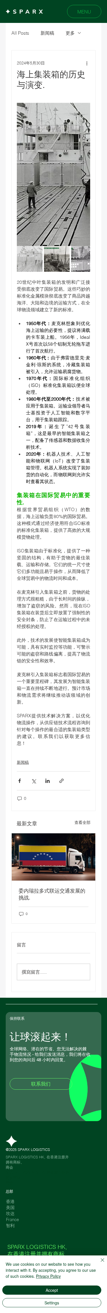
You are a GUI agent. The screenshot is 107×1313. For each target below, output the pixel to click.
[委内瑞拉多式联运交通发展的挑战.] (53, 857)
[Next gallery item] (83, 174)
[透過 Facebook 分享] (19, 781)
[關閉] (99, 1263)
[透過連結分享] (61, 781)
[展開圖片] (53, 174)
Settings (52, 1303)
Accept (52, 1290)
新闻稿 (47, 33)
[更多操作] (86, 63)
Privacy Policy (48, 1276)
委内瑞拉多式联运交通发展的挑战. (52, 894)
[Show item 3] (84, 259)
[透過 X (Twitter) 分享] (33, 781)
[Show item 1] (30, 259)
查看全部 (82, 822)
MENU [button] (84, 12)
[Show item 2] (57, 259)
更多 (70, 33)
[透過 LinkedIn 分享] (47, 781)
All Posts (20, 33)
